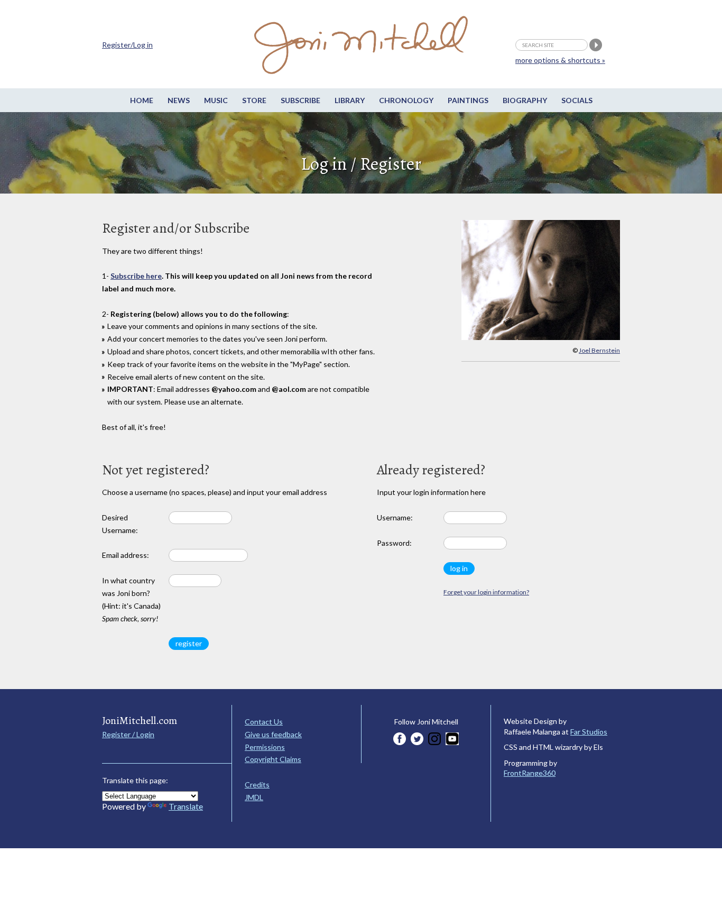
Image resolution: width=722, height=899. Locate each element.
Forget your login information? (486, 592)
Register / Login (128, 734)
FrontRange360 (530, 772)
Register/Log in (127, 44)
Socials (577, 100)
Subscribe (300, 100)
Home (141, 100)
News (179, 100)
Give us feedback (273, 734)
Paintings (468, 100)
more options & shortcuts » (560, 60)
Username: (395, 517)
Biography (525, 100)
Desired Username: (120, 524)
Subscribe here (136, 275)
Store (254, 100)
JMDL (254, 797)
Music (216, 100)
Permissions (265, 746)
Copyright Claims (273, 759)
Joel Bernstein (599, 350)
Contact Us (264, 721)
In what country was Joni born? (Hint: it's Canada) (131, 599)
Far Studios (588, 731)
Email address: (125, 555)
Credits (257, 784)
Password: (394, 542)
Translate (186, 806)
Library (350, 100)
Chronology (406, 100)
